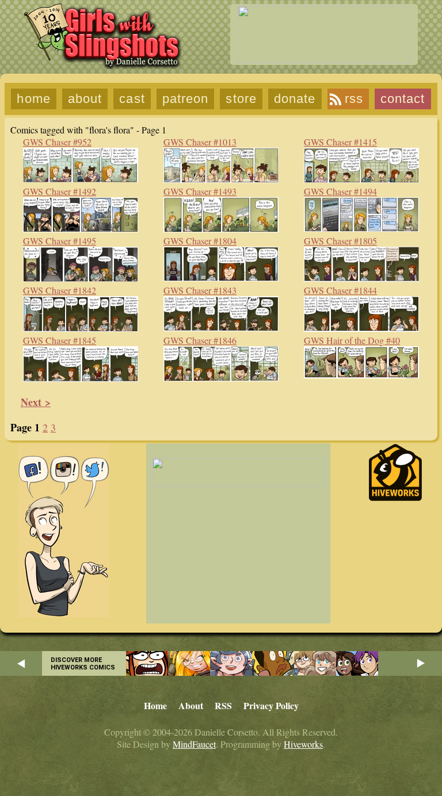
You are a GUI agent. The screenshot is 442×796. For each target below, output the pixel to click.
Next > (36, 402)
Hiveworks (303, 744)
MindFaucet (194, 744)
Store (241, 98)
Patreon (185, 98)
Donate (295, 98)
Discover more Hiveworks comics (83, 663)
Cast (131, 98)
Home (33, 98)
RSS (354, 98)
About (85, 98)
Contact (402, 98)
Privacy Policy (271, 705)
